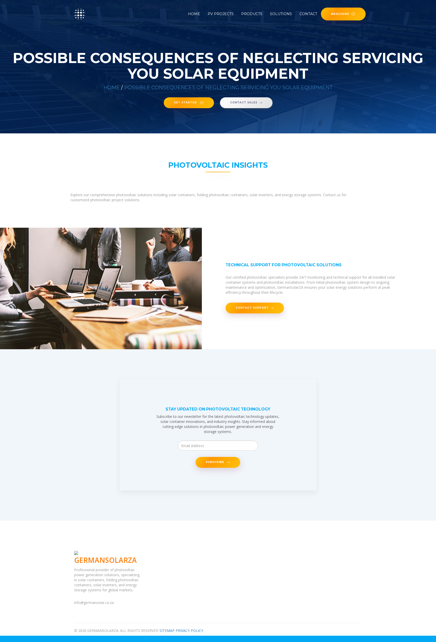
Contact (308, 14)
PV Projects (221, 14)
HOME (111, 87)
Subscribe (215, 462)
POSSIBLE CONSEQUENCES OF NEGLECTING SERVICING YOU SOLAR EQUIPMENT (228, 87)
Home (194, 14)
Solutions (281, 14)
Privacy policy (189, 630)
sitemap (167, 630)
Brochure (340, 13)
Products (251, 14)
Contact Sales (243, 102)
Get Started (186, 102)
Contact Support (252, 307)
